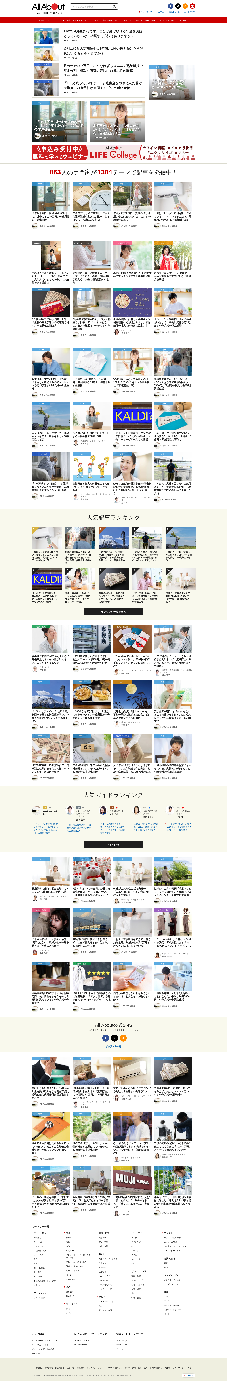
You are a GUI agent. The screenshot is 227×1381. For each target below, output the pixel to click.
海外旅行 (70, 1292)
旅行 (147, 20)
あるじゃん (71, 1279)
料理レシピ (103, 1263)
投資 (68, 1242)
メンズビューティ (171, 1284)
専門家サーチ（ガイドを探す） (45, 1340)
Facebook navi (122, 1345)
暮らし (97, 20)
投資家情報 (59, 1368)
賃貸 (35, 1259)
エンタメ (167, 1297)
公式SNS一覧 (174, 12)
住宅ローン (71, 1251)
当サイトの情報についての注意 (157, 1368)
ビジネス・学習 (120, 20)
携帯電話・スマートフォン (175, 1246)
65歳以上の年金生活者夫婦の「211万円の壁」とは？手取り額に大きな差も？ (146, 827)
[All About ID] (192, 6)
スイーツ (102, 1306)
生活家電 (102, 1272)
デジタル (88, 20)
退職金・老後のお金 (74, 1266)
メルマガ (160, 12)
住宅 (54, 20)
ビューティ (77, 20)
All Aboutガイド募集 (40, 1345)
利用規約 (80, 1368)
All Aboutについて (115, 1368)
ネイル (134, 1255)
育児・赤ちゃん (105, 1285)
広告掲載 (70, 1368)
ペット (167, 1314)
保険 (68, 1246)
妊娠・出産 (103, 1280)
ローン (69, 1275)
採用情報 (49, 1368)
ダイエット (136, 1259)
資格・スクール (137, 1285)
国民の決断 (36, 1353)
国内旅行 (70, 1296)
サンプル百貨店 (122, 1340)
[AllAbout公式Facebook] (170, 6)
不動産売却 (38, 1276)
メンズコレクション (172, 1280)
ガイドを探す (189, 12)
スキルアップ (137, 1280)
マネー (61, 20)
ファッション (163, 20)
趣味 (153, 20)
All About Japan (80, 1345)
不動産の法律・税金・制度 (45, 1281)
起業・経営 (136, 1289)
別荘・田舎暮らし (41, 1268)
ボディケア (136, 1251)
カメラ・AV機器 (170, 1242)
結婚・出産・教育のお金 (76, 1262)
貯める (69, 1238)
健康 (69, 20)
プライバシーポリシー (96, 1368)
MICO (133, 1264)
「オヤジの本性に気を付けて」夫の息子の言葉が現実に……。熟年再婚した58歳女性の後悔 (112, 828)
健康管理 (102, 1238)
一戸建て (37, 1238)
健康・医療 (104, 1233)
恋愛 (166, 1263)
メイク (134, 1238)
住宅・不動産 (40, 1233)
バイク (69, 1313)
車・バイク (184, 20)
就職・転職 (136, 1276)
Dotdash (189, 1376)
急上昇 (41, 20)
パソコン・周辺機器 (172, 1238)
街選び (36, 1264)
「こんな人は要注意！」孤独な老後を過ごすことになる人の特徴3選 (79, 828)
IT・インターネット (172, 1251)
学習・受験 (136, 1298)
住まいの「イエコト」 (43, 1285)
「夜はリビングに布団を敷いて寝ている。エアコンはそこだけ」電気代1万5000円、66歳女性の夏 (46, 828)
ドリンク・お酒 (105, 1310)
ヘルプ (189, 1368)
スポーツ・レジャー (172, 1310)
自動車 (69, 1309)
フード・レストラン (107, 1302)
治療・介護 (103, 1246)
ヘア (133, 1246)
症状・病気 (103, 1242)
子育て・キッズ (105, 1289)
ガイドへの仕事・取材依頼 (43, 1349)
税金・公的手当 (72, 1271)
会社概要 (39, 1368)
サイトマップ (146, 12)
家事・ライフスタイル (108, 1259)
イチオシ (120, 1349)
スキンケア (136, 1242)
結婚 (166, 1267)
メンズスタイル (136, 20)
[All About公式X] (178, 6)
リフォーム (38, 1246)
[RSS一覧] (185, 6)
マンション (38, 1242)
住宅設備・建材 (40, 1251)
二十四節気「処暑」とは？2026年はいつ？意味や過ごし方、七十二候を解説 (179, 827)
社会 (133, 1293)
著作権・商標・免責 (133, 1368)
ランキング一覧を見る (113, 611)
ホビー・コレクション (173, 1305)
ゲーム (167, 1301)
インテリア (38, 1255)
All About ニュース (81, 1340)
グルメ (174, 20)
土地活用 (37, 1272)
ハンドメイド (104, 1276)
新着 (48, 20)
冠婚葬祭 (102, 1267)
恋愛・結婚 (107, 20)
